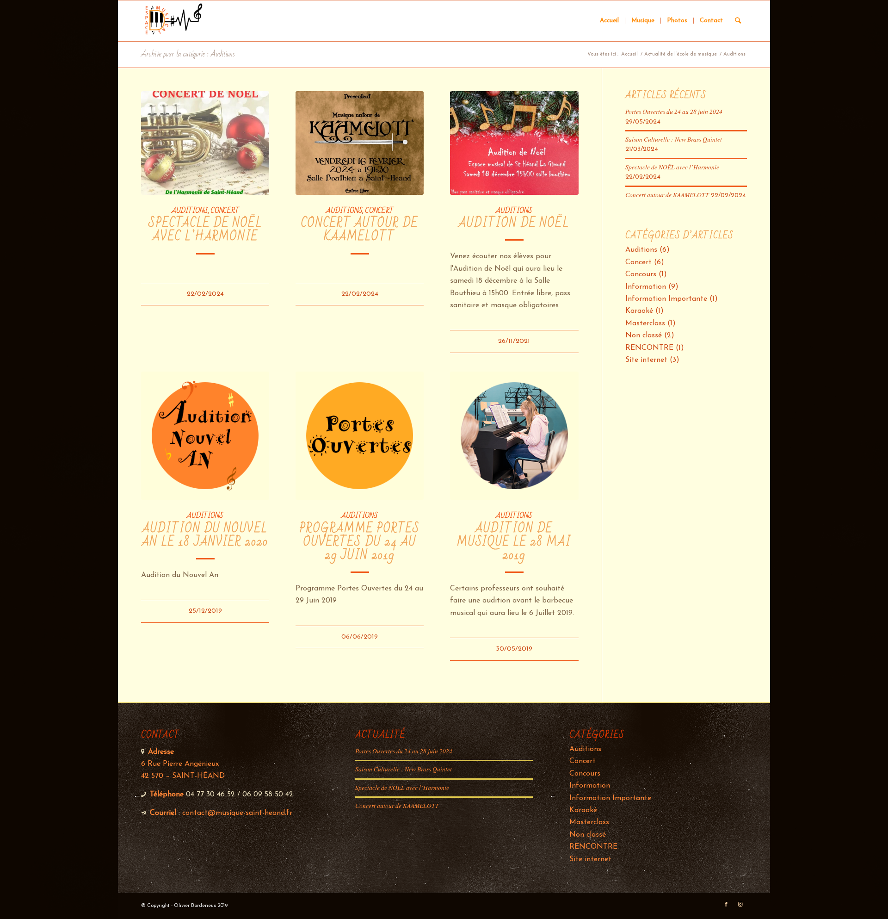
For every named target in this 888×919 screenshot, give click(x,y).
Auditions (190, 210)
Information (645, 287)
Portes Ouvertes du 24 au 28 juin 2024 (673, 111)
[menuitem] (609, 20)
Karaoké (639, 311)
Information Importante (666, 299)
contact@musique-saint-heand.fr (237, 813)
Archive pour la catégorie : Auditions (188, 54)
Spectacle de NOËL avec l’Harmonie (205, 230)
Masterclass (645, 323)
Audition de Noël (514, 223)
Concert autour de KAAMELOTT (359, 230)
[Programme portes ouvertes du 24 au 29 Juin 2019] (360, 436)
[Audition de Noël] (514, 143)
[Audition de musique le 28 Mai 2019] (514, 436)
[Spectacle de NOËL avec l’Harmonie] (205, 143)
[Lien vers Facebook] (726, 905)
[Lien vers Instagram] (740, 905)
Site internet (646, 360)
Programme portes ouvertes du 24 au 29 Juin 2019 (360, 542)
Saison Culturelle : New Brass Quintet (673, 139)
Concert (225, 210)
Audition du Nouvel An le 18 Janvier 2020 (205, 535)
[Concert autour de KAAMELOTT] (360, 143)
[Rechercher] (738, 20)
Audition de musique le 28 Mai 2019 (514, 542)
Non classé (643, 335)
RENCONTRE (649, 348)
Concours (640, 274)
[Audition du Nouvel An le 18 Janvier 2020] (205, 436)
